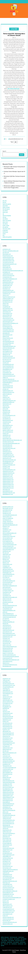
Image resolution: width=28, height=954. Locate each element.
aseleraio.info (6, 407)
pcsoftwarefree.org (8, 718)
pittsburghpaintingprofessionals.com (12, 440)
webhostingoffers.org (8, 734)
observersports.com (8, 318)
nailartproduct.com (8, 748)
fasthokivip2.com (7, 316)
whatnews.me (6, 836)
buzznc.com (6, 901)
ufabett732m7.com (7, 850)
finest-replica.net (7, 840)
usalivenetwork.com (8, 274)
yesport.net (5, 303)
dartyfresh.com (7, 715)
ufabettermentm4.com (8, 473)
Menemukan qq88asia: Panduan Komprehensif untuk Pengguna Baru (14, 186)
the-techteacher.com (8, 889)
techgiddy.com (6, 272)
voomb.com (6, 362)
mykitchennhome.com (8, 630)
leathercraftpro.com (8, 430)
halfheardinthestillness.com (10, 615)
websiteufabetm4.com (8, 803)
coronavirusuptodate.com (9, 767)
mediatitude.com (7, 534)
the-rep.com (6, 553)
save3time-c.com (7, 529)
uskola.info (5, 828)
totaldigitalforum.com (8, 894)
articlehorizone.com (8, 762)
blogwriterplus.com (8, 255)
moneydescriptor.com (8, 330)
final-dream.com (7, 838)
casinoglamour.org (7, 661)
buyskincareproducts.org (9, 655)
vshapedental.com (7, 874)
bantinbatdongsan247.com (10, 264)
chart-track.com (7, 579)
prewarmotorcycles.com (9, 536)
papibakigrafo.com (7, 636)
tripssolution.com (7, 757)
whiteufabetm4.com (8, 805)
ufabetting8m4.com (8, 790)
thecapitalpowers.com (8, 461)
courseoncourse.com (8, 262)
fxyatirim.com (6, 729)
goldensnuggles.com (8, 298)
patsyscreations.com (8, 701)
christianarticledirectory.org (10, 664)
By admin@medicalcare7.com (16, 139)
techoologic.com (7, 868)
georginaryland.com (8, 607)
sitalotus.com (6, 397)
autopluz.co (6, 528)
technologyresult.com (8, 733)
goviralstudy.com (7, 641)
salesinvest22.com (7, 845)
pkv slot (5, 200)
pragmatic (5, 230)
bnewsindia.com (7, 859)
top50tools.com (7, 551)
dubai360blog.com (7, 369)
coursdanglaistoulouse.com (10, 515)
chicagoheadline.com (8, 687)
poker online (6, 225)
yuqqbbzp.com (6, 764)
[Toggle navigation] (14, 14)
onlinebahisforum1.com (9, 685)
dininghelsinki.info (7, 808)
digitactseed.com (7, 749)
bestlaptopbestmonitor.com (10, 605)
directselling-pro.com (8, 912)
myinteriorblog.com (8, 858)
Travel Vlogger (15, 950)
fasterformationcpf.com (9, 297)
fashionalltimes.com (8, 892)
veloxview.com (6, 489)
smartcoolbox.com (7, 453)
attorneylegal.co (7, 361)
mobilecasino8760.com (8, 622)
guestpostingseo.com (8, 257)
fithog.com (5, 604)
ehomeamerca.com (8, 738)
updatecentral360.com (8, 402)
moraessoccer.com (7, 576)
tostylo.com (6, 305)
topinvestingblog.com (8, 549)
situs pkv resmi (6, 228)
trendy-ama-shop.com (8, 848)
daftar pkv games (7, 237)
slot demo (5, 210)
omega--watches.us (8, 521)
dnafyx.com (6, 721)
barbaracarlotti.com (8, 648)
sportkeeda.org (7, 418)
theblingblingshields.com (9, 346)
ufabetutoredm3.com (8, 484)
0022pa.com (6, 559)
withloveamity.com (7, 726)
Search (4, 151)
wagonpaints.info (7, 830)
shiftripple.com (6, 450)
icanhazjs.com (6, 638)
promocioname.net (8, 582)
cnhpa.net (5, 395)
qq (3, 214)
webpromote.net (7, 599)
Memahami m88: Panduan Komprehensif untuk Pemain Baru (14, 167)
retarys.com (6, 295)
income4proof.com (7, 703)
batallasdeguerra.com (8, 571)
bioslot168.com (6, 920)
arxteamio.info (6, 412)
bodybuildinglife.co (7, 382)
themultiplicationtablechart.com (11, 659)
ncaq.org (5, 710)
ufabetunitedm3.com (8, 479)
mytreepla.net (6, 779)
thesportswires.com (8, 338)
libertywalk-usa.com (8, 508)
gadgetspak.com (7, 771)
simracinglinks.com (8, 538)
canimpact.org (6, 640)
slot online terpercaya (13, 88)
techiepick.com (6, 861)
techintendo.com (7, 739)
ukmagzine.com (7, 287)
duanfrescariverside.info (9, 810)
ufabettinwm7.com (7, 476)
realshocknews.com (8, 387)
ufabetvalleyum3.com (8, 488)
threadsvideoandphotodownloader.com (13, 270)
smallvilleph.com (7, 567)
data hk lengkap (7, 215)
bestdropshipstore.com (9, 743)
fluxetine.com (6, 620)
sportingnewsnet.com (8, 341)
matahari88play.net (8, 328)
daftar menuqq (5, 937)
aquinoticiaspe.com (8, 321)
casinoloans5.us (7, 625)
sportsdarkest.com (7, 334)
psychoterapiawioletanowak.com (11, 443)
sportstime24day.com (8, 343)
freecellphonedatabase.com (10, 279)
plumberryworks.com (8, 441)
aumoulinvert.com (7, 632)
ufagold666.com (7, 856)
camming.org (6, 688)
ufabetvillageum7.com (8, 797)
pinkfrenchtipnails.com (8, 348)
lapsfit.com (5, 775)
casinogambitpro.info (8, 259)
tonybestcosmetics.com (9, 899)
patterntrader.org (7, 394)
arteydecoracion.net (8, 602)
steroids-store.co (7, 600)
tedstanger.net (6, 825)
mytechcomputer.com (8, 919)
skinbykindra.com (7, 904)
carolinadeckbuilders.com (9, 548)
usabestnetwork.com (8, 290)
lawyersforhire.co (7, 325)
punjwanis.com (6, 249)
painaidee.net (6, 333)
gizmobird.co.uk (7, 511)
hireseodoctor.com (7, 774)
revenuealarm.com (7, 914)
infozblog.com (6, 594)
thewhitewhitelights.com (9, 610)
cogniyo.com (6, 423)
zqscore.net (6, 405)
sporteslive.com (7, 344)
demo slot (5, 212)
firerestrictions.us (7, 589)
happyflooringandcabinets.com (11, 381)
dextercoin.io (6, 663)
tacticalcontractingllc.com (9, 460)
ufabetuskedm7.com (8, 483)
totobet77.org (6, 468)
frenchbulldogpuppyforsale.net (11, 656)
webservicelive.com (8, 924)
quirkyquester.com (7, 446)
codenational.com (7, 907)
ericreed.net (6, 618)
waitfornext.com (7, 831)
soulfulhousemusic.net (8, 456)
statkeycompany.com (8, 546)
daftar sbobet (6, 207)
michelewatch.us (7, 520)
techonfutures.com (8, 866)
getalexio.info (6, 413)
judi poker (5, 205)
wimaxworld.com (7, 584)
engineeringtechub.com (9, 358)
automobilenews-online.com (10, 891)
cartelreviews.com (7, 744)
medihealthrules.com (8, 871)
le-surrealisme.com (7, 541)
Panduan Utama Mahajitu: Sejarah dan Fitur (14, 172)
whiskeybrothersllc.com (9, 492)
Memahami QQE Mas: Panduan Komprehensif (14, 177)
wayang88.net (6, 802)
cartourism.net (6, 643)
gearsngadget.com (7, 772)
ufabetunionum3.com (8, 792)
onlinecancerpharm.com (9, 376)
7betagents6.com (7, 766)
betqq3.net (5, 623)
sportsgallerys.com (7, 351)
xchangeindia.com (7, 884)
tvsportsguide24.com (8, 366)
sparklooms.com (7, 458)
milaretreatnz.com (7, 564)
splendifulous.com (7, 785)
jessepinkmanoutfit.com (9, 292)
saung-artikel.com (7, 315)
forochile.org (6, 577)
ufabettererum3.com (8, 471)
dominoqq (5, 232)
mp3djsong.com (7, 513)
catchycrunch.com (7, 697)
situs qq (6, 943)
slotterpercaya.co (7, 451)
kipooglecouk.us (7, 628)
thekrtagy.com (6, 882)
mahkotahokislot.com (8, 374)
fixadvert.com (6, 526)
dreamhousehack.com (8, 887)
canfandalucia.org (7, 876)
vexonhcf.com (6, 531)
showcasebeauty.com (8, 543)
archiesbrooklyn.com (8, 590)
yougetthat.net (6, 307)
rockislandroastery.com (9, 910)
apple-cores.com (7, 645)
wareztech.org (6, 288)
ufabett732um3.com (8, 826)
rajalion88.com (6, 690)
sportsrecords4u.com (8, 787)
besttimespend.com (8, 420)
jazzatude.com (6, 557)
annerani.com (6, 556)
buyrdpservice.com (7, 302)
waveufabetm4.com (8, 800)
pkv (3, 235)
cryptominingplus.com (8, 320)
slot (15, 141)
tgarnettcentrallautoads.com (10, 525)
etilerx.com (5, 812)
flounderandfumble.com (9, 815)
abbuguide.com (7, 731)
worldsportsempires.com (9, 400)
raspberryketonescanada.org (10, 869)
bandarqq (3, 942)
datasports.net (6, 354)
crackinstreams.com (8, 769)
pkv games (5, 227)
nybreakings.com (7, 879)
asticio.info (5, 409)
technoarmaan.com (8, 896)
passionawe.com (7, 438)
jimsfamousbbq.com (8, 506)
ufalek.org (5, 377)
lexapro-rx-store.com (8, 653)
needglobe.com (7, 435)
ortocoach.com (6, 437)
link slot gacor (6, 209)
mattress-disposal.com (8, 379)
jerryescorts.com (7, 359)
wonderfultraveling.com (9, 580)
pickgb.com (6, 389)
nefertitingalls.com (7, 700)
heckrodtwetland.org (8, 613)
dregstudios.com (7, 572)
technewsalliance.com (8, 822)
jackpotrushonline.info (8, 275)
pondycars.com (7, 864)
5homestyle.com (7, 666)
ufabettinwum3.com (8, 478)
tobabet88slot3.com (8, 463)
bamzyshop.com (7, 863)
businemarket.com (7, 326)
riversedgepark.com (8, 693)
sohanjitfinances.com (8, 455)
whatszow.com (6, 736)
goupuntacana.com (8, 692)
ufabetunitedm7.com (8, 481)
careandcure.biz (7, 422)
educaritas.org (6, 705)
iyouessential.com (7, 724)
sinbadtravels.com (7, 285)
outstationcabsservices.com (10, 881)
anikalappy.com (7, 807)
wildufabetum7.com (8, 494)
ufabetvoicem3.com (8, 799)
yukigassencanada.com (9, 761)
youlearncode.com (7, 728)
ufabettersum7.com (8, 474)
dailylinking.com (7, 720)
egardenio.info (6, 410)
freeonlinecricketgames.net (10, 585)
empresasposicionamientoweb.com (12, 897)
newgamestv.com (7, 349)
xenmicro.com (6, 711)
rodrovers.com (6, 756)
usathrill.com (6, 873)
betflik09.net (6, 708)
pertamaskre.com (7, 269)
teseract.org (6, 846)
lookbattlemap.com (8, 300)
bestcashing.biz (7, 587)
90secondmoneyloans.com (9, 752)
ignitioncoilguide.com (8, 917)
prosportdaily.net (7, 843)
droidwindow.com (7, 853)
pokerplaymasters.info (8, 260)
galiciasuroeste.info (8, 569)
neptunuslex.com (7, 516)
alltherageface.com (8, 905)
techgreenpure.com (8, 741)
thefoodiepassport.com (9, 633)
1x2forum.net (6, 680)
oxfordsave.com (7, 311)
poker (4, 233)
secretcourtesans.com (8, 683)
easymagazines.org (8, 425)
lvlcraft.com (6, 751)
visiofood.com (6, 851)
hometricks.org (7, 428)
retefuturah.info (7, 818)
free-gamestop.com (8, 283)
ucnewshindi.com (7, 277)
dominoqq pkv (13, 937)
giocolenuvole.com (7, 723)
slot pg (4, 217)
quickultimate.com (7, 445)
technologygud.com (8, 385)
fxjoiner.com (6, 902)
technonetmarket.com (8, 823)
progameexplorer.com (8, 909)
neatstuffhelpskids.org (8, 574)
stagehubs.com (7, 678)
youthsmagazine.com (8, 331)
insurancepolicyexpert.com (10, 544)
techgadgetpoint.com (8, 364)
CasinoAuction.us (7, 627)
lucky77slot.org (6, 371)
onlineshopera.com (8, 713)
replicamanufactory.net (9, 782)
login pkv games (7, 204)
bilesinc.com (6, 562)
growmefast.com (7, 372)
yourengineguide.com (8, 878)
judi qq (4, 202)
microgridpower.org (8, 432)
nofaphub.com (6, 698)
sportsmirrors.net (7, 353)
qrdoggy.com (6, 384)
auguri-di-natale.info (8, 518)
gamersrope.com (7, 280)
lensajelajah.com (7, 706)
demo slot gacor (7, 220)
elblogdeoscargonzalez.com (10, 597)
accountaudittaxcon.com (9, 415)
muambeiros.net (7, 592)
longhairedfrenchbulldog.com (10, 323)
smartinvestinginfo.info (9, 820)
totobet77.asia (6, 466)
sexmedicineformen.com (9, 448)
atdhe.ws (5, 612)
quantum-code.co (7, 835)
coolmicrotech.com (8, 886)
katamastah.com (7, 404)
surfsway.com (6, 746)
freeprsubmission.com (8, 854)
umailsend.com (6, 293)
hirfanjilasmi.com (7, 427)
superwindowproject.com (9, 635)
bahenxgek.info (7, 267)
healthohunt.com (7, 817)
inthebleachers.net (7, 651)
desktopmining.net (7, 650)
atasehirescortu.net (8, 356)
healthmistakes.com (8, 390)
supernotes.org (7, 399)
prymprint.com (6, 417)
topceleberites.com (8, 789)
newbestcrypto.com (8, 310)
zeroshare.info (6, 561)
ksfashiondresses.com (8, 392)
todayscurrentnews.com (9, 464)
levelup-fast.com (7, 777)
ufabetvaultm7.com (8, 795)
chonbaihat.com (7, 595)
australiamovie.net (7, 510)
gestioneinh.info (7, 841)
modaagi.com (6, 566)
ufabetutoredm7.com (8, 486)
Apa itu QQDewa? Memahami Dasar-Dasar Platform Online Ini (14, 182)
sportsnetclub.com (7, 308)
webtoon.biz (6, 336)
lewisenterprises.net (8, 716)
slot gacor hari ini (19, 940)
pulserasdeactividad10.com (10, 646)
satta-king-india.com (8, 759)
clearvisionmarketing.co (9, 833)
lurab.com (5, 915)
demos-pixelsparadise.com (9, 533)
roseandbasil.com (7, 608)
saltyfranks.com (7, 554)
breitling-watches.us (8, 523)
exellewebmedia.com (8, 282)
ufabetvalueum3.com (8, 794)
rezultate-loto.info (7, 784)
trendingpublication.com (9, 469)
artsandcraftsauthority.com (10, 922)
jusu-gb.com (6, 252)
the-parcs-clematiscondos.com (10, 251)
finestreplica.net (7, 813)
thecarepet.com (7, 254)
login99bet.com (7, 682)
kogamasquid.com (7, 658)
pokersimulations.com (8, 780)
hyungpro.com (6, 339)
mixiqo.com (6, 433)
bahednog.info (6, 265)
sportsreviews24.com (8, 367)
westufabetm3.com (8, 491)
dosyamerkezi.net (7, 539)
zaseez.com (6, 695)
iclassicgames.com (7, 313)
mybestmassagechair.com (9, 617)
